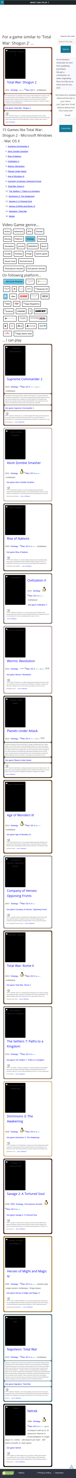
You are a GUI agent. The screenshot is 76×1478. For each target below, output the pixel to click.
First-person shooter (36, 268)
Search (66, 49)
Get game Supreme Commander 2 (19, 408)
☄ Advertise (58, 1473)
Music (44, 246)
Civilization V (13, 161)
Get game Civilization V (37, 605)
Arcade (7, 254)
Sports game (41, 254)
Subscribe (65, 128)
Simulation (9, 246)
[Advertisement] (38, 20)
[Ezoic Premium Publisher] (8, 1474)
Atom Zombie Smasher (18, 151)
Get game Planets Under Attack (18, 760)
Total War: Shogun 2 (22, 82)
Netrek (12, 216)
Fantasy (18, 254)
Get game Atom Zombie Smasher (20, 482)
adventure (18, 231)
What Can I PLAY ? (39, 2)
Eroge (29, 254)
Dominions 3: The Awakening (22, 196)
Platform (18, 239)
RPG (29, 231)
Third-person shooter (13, 268)
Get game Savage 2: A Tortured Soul (21, 1215)
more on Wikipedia (10, 122)
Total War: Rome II (16, 186)
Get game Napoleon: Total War (18, 1384)
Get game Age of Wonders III (18, 834)
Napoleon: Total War (18, 211)
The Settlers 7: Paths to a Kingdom (24, 191)
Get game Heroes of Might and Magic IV (23, 1293)
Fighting (41, 239)
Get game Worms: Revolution (18, 675)
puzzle (21, 246)
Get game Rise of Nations (17, 552)
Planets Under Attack (17, 171)
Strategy (14, 90)
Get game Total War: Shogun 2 (18, 108)
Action (7, 231)
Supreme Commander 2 (18, 146)
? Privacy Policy (44, 1473)
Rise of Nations (14, 156)
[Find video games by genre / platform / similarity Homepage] (2, 2)
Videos (21, 1473)
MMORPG (32, 246)
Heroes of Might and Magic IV (22, 206)
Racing (7, 239)
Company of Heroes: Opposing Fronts (24, 181)
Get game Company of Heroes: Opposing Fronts (26, 909)
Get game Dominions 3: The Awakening (22, 1137)
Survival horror (26, 261)
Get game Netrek (13, 1448)
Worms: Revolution (16, 166)
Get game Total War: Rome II (18, 985)
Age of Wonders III (16, 176)
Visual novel (9, 261)
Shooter (39, 231)
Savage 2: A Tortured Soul (20, 201)
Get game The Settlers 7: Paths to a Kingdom (25, 1060)
